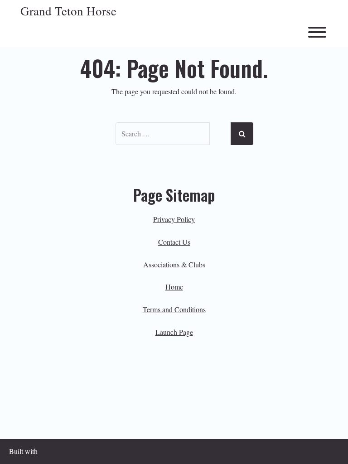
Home (174, 286)
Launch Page (174, 332)
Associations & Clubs (174, 264)
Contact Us (174, 241)
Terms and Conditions (174, 309)
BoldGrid (53, 451)
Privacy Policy (174, 219)
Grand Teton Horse (68, 11)
